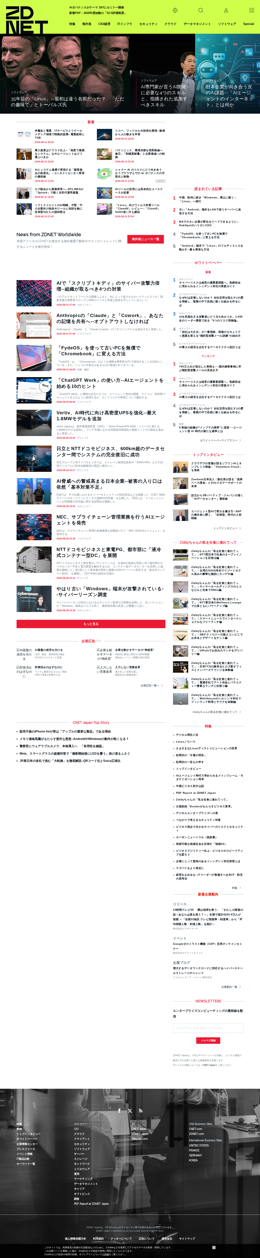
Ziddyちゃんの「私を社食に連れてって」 (202, 799)
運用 (76, 1173)
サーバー (79, 1153)
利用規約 (98, 1238)
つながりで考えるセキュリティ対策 (198, 819)
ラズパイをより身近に (190, 868)
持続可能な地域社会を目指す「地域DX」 (201, 843)
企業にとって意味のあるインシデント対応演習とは (208, 861)
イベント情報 (25, 1153)
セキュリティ (148, 24)
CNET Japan (209, 1065)
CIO (76, 1128)
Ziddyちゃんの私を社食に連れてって (215, 711)
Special (248, 24)
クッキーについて (121, 1238)
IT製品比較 (23, 1158)
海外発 (86, 24)
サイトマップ (187, 1238)
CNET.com (195, 1128)
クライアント (82, 1138)
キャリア (79, 1188)
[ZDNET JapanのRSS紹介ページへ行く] (140, 1111)
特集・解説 (83, 369)
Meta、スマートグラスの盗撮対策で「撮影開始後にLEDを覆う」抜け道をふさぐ (75, 753)
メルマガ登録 (208, 1040)
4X (133, 1123)
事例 (19, 1128)
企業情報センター (27, 1143)
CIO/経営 (104, 24)
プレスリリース (26, 1148)
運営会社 (167, 1238)
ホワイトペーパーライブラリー (218, 440)
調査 (76, 1198)
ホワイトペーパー (27, 1138)
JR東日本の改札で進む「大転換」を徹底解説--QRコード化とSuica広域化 (70, 760)
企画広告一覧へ (150, 685)
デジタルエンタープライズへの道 (197, 813)
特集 (72, 24)
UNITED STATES (199, 1145)
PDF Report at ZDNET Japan (196, 792)
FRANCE (194, 1150)
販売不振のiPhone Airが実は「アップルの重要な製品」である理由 (65, 731)
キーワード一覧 (26, 1163)
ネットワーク (82, 1163)
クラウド (170, 24)
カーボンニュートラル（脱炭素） (197, 837)
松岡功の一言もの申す (190, 762)
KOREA (193, 1160)
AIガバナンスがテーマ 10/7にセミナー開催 (96, 7)
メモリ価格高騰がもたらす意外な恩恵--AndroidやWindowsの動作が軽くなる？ (74, 738)
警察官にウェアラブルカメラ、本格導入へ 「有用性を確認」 (62, 746)
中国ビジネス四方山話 (190, 786)
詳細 (106, 1254)
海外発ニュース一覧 (145, 239)
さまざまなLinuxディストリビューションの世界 (206, 748)
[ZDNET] (35, 17)
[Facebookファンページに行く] (119, 1111)
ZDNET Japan (140, 1133)
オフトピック (82, 1193)
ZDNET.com (196, 1133)
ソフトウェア (227, 24)
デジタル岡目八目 (187, 734)
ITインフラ (124, 24)
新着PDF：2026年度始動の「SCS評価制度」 (98, 12)
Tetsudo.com (140, 1138)
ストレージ (80, 1158)
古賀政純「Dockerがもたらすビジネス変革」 (205, 806)
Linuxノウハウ (185, 741)
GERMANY (195, 1155)
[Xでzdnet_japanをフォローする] (130, 1111)
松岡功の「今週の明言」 (191, 755)
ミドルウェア (82, 1168)
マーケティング (83, 1178)
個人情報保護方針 (75, 1238)
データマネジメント (197, 24)
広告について (147, 1238)
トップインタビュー (225, 528)
